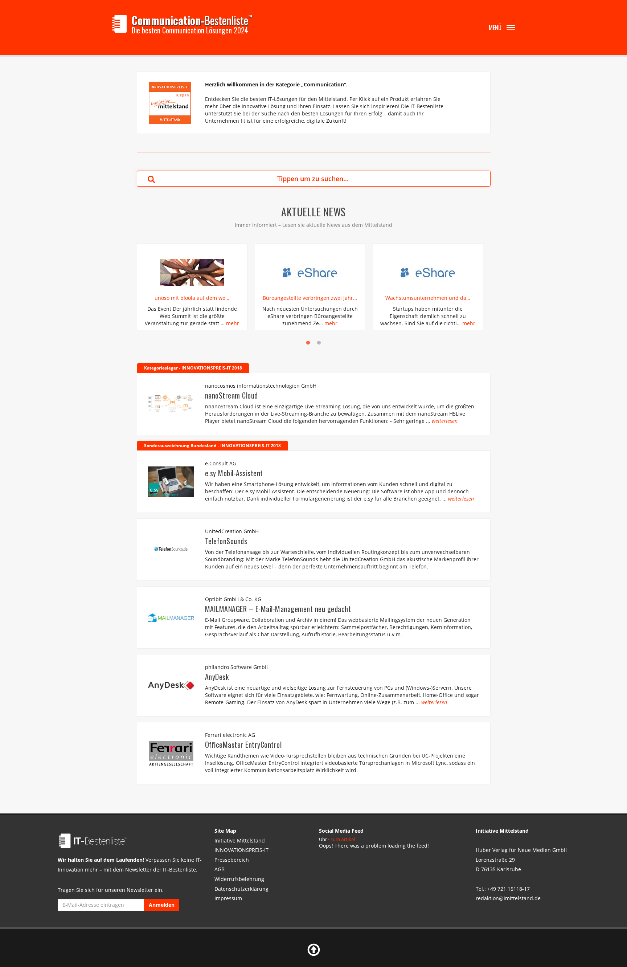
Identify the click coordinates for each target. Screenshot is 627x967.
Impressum (228, 898)
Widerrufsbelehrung (239, 879)
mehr (232, 323)
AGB (219, 869)
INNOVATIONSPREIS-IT (241, 849)
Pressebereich (231, 859)
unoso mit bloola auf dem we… (192, 297)
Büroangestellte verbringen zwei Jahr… (310, 297)
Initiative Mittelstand (239, 840)
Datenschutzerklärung (241, 888)
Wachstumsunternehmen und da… (427, 297)
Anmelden (162, 904)
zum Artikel (343, 839)
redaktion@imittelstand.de (508, 898)
